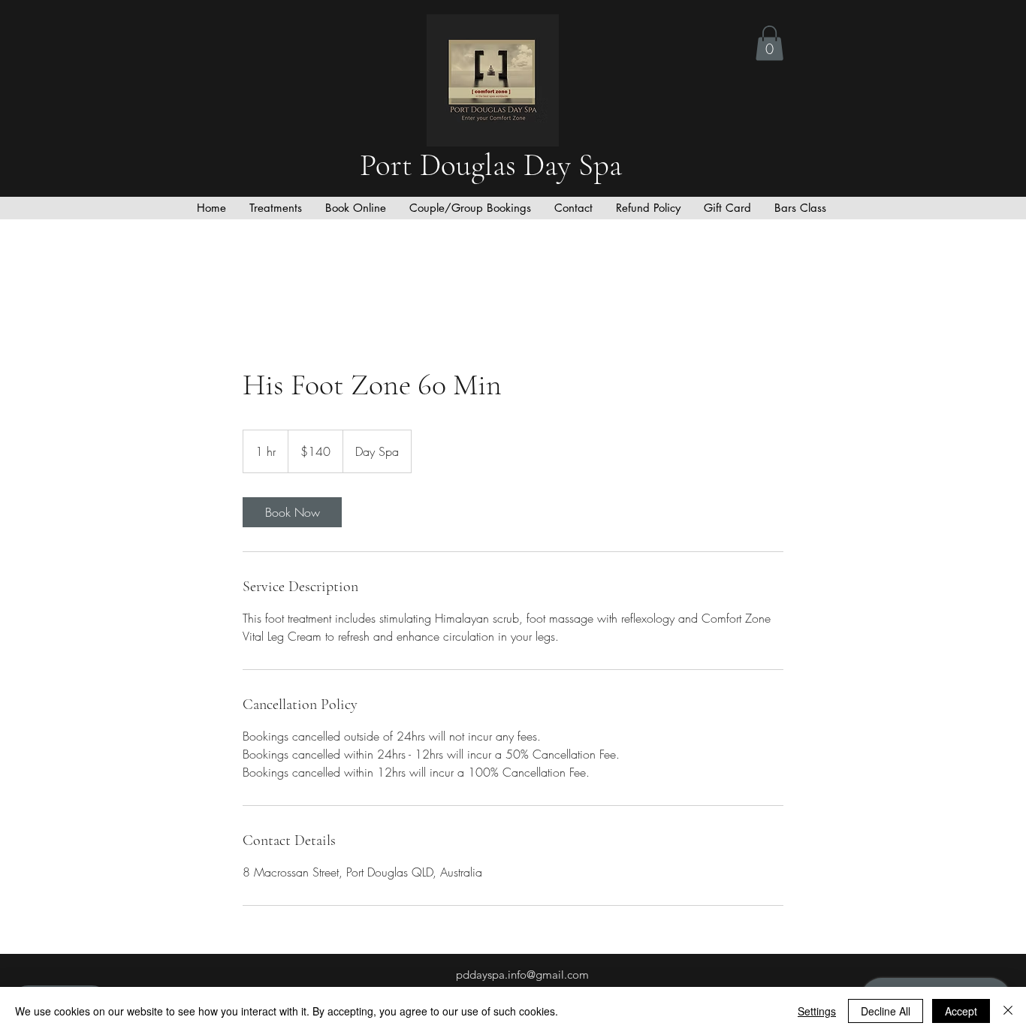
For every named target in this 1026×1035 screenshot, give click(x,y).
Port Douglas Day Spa (494, 165)
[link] (292, 512)
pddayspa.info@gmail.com (522, 974)
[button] (769, 43)
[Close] (1008, 1011)
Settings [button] (817, 1010)
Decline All (885, 1010)
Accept (961, 1010)
